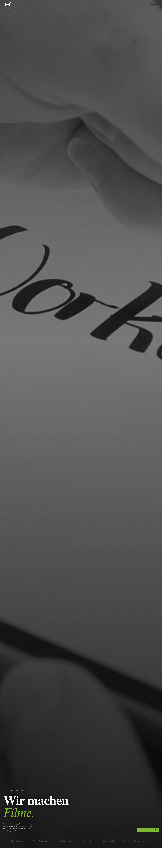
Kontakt (154, 6)
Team (145, 6)
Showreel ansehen (147, 830)
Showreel (127, 6)
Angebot (137, 6)
